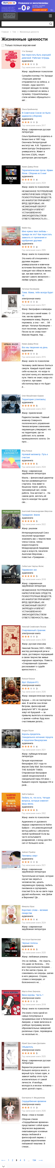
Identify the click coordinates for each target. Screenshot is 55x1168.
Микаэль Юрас (28, 906)
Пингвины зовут (29, 855)
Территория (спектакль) (34, 399)
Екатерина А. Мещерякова (33, 1098)
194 (34, 1160)
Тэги (14, 32)
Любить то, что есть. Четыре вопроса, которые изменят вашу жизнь (36, 800)
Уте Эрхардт (27, 51)
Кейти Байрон (28, 794)
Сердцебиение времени (34, 1101)
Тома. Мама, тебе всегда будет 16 (37, 294)
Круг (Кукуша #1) (30, 682)
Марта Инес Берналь (31, 991)
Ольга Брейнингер (30, 109)
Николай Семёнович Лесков (34, 627)
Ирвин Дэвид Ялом (30, 167)
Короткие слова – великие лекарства (35, 911)
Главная (5, 32)
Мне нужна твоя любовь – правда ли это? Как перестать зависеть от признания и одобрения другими (37, 236)
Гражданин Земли (31, 515)
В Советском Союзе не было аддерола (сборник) (36, 114)
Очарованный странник (33, 630)
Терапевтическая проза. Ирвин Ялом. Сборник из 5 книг (37, 172)
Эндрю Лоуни (28, 731)
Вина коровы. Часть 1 (32, 995)
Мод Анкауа (27, 451)
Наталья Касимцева (30, 289)
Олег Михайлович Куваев (33, 396)
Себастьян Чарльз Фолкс (33, 566)
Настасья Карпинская (31, 939)
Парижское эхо (29, 570)
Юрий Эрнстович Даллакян (34, 1043)
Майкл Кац (26, 228)
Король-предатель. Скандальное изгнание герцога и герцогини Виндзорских (37, 737)
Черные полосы (30, 943)
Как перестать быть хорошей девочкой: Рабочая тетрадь (36, 56)
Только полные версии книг (20, 45)
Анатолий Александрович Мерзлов (37, 511)
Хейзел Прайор (28, 852)
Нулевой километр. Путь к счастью (35, 456)
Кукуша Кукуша (28, 679)
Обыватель (27, 1047)
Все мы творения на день (35, 347)
